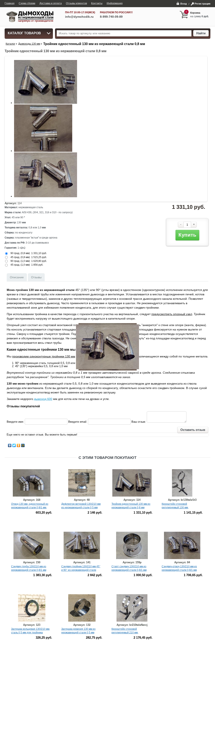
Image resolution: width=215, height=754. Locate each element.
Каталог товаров (24, 33)
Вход (183, 3)
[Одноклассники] (18, 445)
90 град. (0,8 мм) (20, 253)
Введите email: (77, 421)
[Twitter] (14, 445)
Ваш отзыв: (138, 421)
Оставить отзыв (192, 430)
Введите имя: (15, 421)
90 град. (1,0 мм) (20, 261)
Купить (187, 235)
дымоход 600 (43, 399)
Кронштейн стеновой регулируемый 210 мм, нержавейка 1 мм (124, 632)
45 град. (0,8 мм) (20, 257)
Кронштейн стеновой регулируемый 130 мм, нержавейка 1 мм (175, 507)
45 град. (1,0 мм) (20, 264)
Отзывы (36, 277)
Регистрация (202, 4)
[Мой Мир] (23, 445)
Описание (17, 277)
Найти (201, 33)
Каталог (10, 43)
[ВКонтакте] (10, 445)
